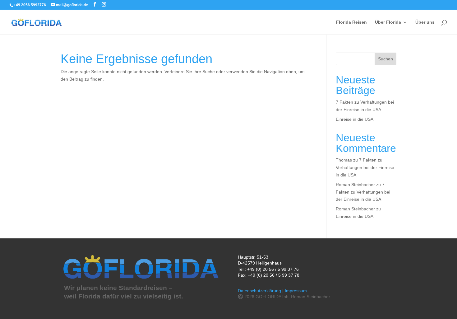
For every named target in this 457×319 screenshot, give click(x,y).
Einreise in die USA (354, 119)
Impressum (296, 290)
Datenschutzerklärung (259, 290)
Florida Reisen (351, 22)
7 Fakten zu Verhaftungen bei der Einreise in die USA (365, 167)
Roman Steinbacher (355, 184)
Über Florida (388, 22)
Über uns (425, 22)
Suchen (385, 58)
